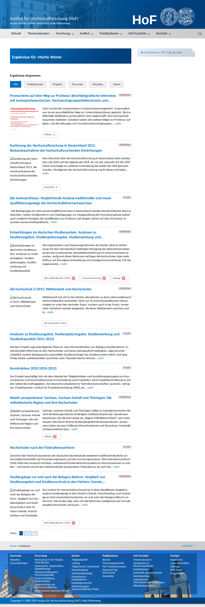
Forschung (63, 33)
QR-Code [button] (177, 52)
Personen (77, 84)
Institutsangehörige (82, 573)
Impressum (176, 559)
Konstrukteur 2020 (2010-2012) (33, 369)
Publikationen (109, 33)
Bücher (106, 559)
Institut (85, 33)
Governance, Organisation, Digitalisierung (49, 567)
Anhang (116, 278)
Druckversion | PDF (155, 52)
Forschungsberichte (113, 563)
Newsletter (108, 576)
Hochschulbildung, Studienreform (45, 580)
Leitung (76, 563)
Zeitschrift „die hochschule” (148, 572)
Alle (15, 84)
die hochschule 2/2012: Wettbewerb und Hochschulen (50, 289)
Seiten (116, 84)
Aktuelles (97, 84)
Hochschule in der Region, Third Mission (49, 561)
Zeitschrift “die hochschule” (110, 571)
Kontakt (161, 33)
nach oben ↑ (188, 546)
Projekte (57, 84)
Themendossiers (38, 33)
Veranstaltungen (19, 563)
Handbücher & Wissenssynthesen (143, 564)
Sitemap (174, 566)
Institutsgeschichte (82, 583)
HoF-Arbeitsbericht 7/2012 (57, 278)
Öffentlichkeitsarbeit (144, 585)
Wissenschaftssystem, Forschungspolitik (46, 573)
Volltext (48, 134)
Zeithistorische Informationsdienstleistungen (149, 581)
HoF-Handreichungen (114, 566)
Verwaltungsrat (80, 570)
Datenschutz (177, 573)
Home (13, 546)
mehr (118, 123)
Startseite (15, 555)
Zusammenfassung (91, 278)
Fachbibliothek (141, 576)
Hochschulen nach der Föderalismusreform (42, 448)
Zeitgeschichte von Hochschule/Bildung (46, 586)
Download (49, 187)
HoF (144, 20)
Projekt (127, 197)
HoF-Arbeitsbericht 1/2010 (57, 523)
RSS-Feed (176, 570)
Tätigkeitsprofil (79, 559)
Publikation (125, 95)
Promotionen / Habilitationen (79, 578)
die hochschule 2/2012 (55, 323)
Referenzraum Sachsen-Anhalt (51, 590)
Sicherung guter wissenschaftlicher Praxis (85, 588)
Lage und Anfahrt (179, 563)
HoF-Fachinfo (137, 33)
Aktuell (16, 33)
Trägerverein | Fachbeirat (85, 566)
